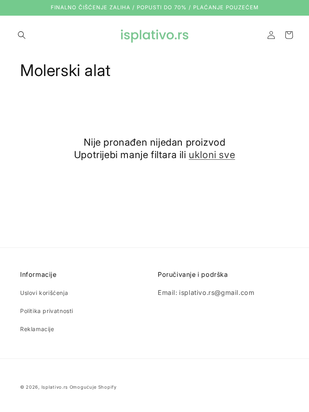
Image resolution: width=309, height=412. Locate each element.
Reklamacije (37, 328)
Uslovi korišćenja (44, 292)
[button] (22, 35)
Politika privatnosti (46, 310)
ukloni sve (212, 155)
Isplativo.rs (54, 387)
